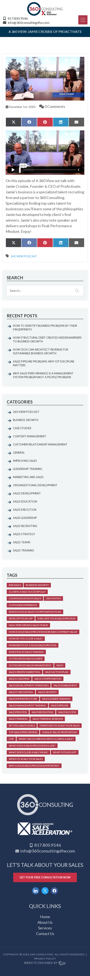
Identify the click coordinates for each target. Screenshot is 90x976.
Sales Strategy (24, 534)
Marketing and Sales (28, 477)
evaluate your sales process (56, 618)
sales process (18, 712)
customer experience (23, 605)
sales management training (27, 705)
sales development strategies (29, 685)
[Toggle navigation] (82, 19)
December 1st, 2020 (21, 106)
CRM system (53, 598)
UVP (11, 738)
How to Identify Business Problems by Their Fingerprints (45, 327)
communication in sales (25, 598)
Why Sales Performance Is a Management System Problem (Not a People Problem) (43, 375)
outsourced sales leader (25, 658)
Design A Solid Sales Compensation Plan (35, 611)
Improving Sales (25, 460)
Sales (59, 665)
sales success (67, 712)
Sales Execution (24, 509)
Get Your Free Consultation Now (45, 877)
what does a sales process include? (32, 745)
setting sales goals (22, 725)
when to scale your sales (26, 758)
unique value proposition (59, 732)
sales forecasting (21, 692)
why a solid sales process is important (34, 765)
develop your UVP (21, 618)
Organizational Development (35, 485)
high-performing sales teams (28, 625)
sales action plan (56, 672)
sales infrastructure (23, 698)
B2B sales (15, 585)
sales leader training (56, 698)
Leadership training (27, 469)
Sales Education (25, 501)
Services (45, 928)
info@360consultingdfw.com (28, 22)
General (19, 452)
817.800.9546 (18, 18)
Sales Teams (21, 542)
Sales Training (23, 550)
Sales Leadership (25, 517)
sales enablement (65, 685)
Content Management (29, 436)
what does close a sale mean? (28, 752)
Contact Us (45, 933)
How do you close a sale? (26, 638)
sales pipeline (59, 705)
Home (45, 916)
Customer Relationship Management (40, 444)
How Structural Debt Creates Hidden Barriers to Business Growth (47, 339)
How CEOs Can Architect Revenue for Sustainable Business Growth (40, 351)
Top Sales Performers (23, 732)
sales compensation (47, 678)
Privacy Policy (45, 958)
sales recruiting (42, 712)
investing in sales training (26, 651)
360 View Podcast (24, 256)
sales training (18, 718)
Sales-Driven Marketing (24, 672)
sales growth (47, 692)
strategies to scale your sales (60, 725)
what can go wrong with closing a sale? (46, 738)
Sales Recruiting (25, 526)
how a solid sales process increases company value (43, 631)
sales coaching (19, 678)
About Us (45, 922)
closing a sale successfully (27, 591)
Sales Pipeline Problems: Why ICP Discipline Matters (43, 363)
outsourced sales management (30, 665)
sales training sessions (47, 718)
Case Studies (22, 428)
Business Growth (25, 420)
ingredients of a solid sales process (32, 645)
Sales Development (27, 493)
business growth (37, 585)
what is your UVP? (64, 752)
